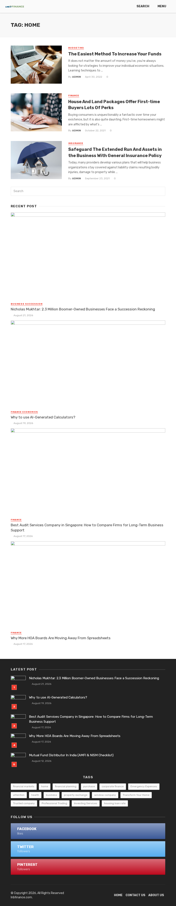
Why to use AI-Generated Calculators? (43, 417)
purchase (89, 786)
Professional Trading (54, 803)
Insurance (75, 143)
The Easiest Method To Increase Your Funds (114, 53)
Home (118, 895)
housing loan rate (115, 803)
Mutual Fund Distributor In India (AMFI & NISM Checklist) (71, 755)
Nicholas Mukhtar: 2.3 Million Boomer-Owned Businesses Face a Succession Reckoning (83, 309)
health (35, 794)
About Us (156, 895)
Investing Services (85, 803)
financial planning (65, 786)
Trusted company (24, 803)
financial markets (23, 786)
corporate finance (113, 786)
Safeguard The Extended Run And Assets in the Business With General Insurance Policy (115, 152)
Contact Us (135, 895)
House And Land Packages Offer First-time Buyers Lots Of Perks (114, 104)
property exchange (75, 794)
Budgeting (76, 48)
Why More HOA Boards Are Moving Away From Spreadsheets (61, 638)
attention (18, 794)
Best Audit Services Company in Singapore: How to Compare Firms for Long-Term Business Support (87, 527)
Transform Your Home (136, 794)
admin (76, 76)
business (51, 794)
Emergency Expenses (143, 786)
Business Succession (26, 304)
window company (105, 794)
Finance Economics (24, 412)
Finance (73, 95)
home (44, 786)
